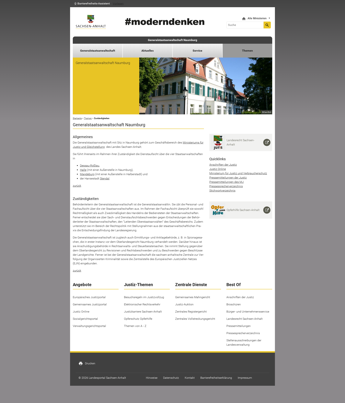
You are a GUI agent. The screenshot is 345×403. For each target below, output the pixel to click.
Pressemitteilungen (238, 326)
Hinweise (151, 377)
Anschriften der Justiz (223, 164)
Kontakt (190, 377)
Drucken (87, 363)
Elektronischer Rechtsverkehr (142, 304)
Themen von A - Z (135, 326)
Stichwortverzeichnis (222, 190)
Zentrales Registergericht (191, 311)
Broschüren (233, 304)
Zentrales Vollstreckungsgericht (195, 318)
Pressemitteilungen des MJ (226, 182)
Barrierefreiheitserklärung (216, 377)
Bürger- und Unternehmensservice (247, 311)
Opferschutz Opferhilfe (138, 318)
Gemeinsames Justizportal (90, 304)
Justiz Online (217, 169)
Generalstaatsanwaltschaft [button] (97, 50)
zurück (77, 185)
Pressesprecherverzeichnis (226, 186)
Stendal (104, 178)
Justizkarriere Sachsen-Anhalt (143, 311)
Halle (83, 170)
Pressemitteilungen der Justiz (228, 177)
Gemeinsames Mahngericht (192, 297)
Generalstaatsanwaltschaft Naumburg (172, 40)
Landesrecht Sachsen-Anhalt (244, 318)
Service (197, 50)
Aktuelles (147, 50)
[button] (92, 3)
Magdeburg (87, 174)
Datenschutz (171, 377)
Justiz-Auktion (184, 304)
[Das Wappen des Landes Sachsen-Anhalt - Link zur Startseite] (91, 21)
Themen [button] (247, 50)
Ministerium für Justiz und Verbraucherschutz (238, 173)
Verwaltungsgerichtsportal (89, 326)
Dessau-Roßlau (89, 165)
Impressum (245, 377)
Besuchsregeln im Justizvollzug (144, 297)
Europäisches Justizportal (89, 297)
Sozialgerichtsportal (85, 318)
